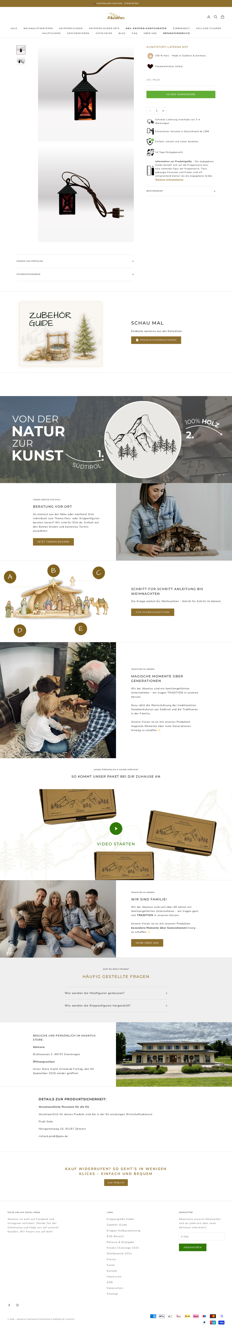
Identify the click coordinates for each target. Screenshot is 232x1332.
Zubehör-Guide (117, 1225)
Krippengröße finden (120, 1219)
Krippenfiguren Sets (104, 28)
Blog (122, 33)
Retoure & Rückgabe (120, 1242)
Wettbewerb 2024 (119, 1253)
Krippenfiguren (71, 28)
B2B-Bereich (115, 1236)
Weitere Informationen (169, 179)
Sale (14, 28)
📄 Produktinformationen (156, 340)
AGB (110, 1282)
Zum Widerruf (116, 1182)
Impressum (114, 1276)
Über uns (150, 33)
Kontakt (112, 1271)
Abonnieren (193, 1247)
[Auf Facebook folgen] (9, 1305)
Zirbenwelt (181, 28)
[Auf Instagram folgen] (17, 1305)
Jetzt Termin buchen (53, 541)
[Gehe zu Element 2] (21, 61)
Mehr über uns (147, 942)
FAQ (134, 33)
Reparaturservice (176, 33)
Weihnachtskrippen (38, 28)
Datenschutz (115, 1288)
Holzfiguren (51, 33)
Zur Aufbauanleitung (153, 612)
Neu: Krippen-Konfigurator (146, 28)
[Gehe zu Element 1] (21, 49)
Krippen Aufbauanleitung (123, 1230)
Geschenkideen (78, 33)
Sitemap (112, 1294)
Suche (111, 1265)
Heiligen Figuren (208, 28)
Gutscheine (104, 33)
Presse (111, 1259)
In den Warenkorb (181, 94)
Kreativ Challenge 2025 (123, 1248)
